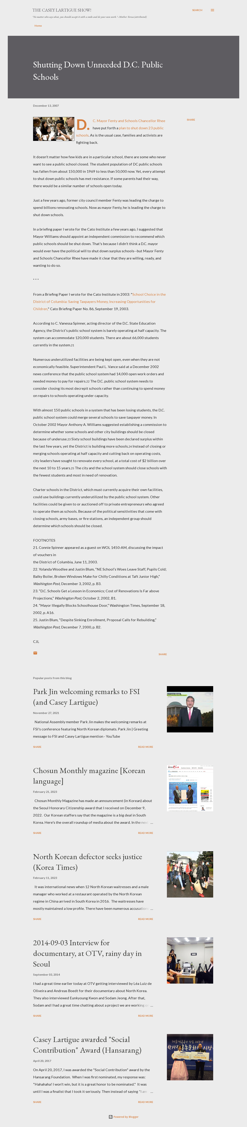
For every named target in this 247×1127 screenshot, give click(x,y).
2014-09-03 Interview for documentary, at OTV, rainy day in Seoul (87, 953)
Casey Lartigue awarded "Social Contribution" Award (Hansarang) (87, 1044)
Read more (145, 746)
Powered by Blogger (126, 1117)
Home (38, 25)
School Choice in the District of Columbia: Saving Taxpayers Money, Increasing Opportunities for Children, (99, 301)
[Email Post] (35, 654)
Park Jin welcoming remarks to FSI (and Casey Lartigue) (86, 696)
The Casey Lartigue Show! (61, 10)
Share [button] (191, 119)
